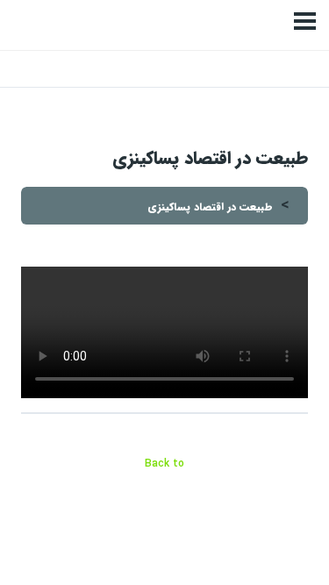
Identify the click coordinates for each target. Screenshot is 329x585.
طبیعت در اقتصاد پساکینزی (210, 206)
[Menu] (305, 21)
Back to (164, 464)
